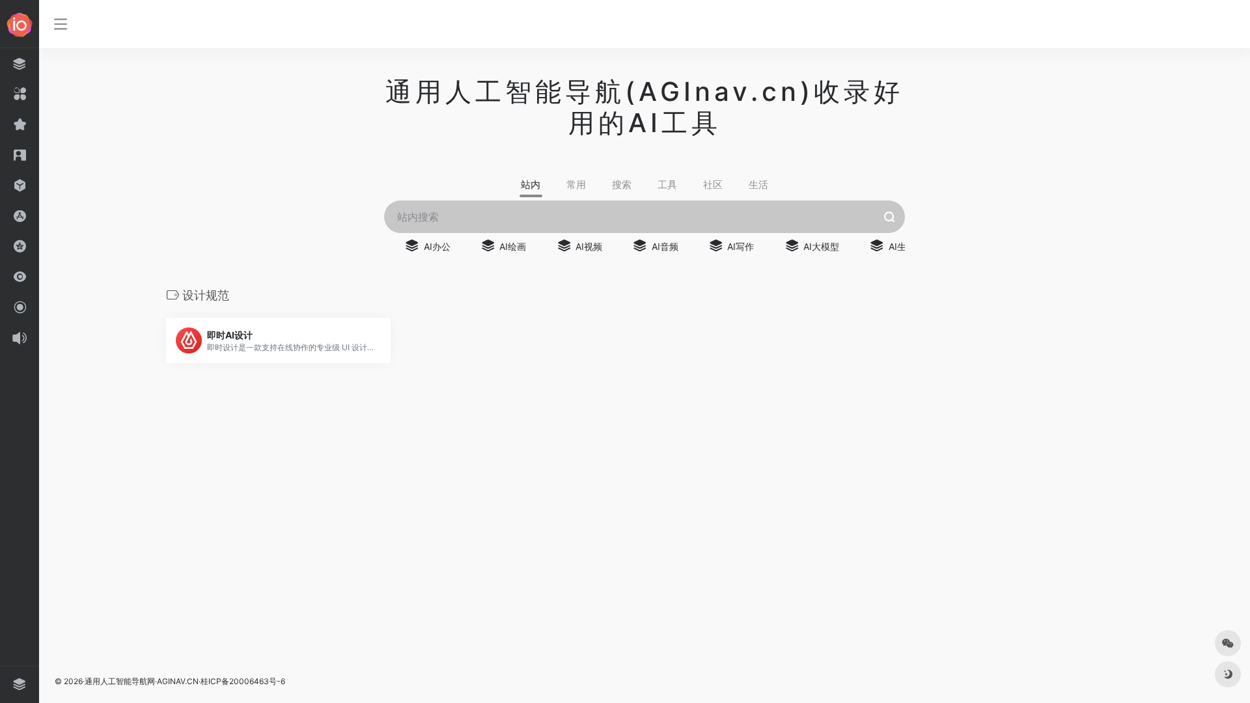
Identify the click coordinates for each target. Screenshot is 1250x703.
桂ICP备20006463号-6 (243, 681)
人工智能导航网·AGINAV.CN (149, 681)
